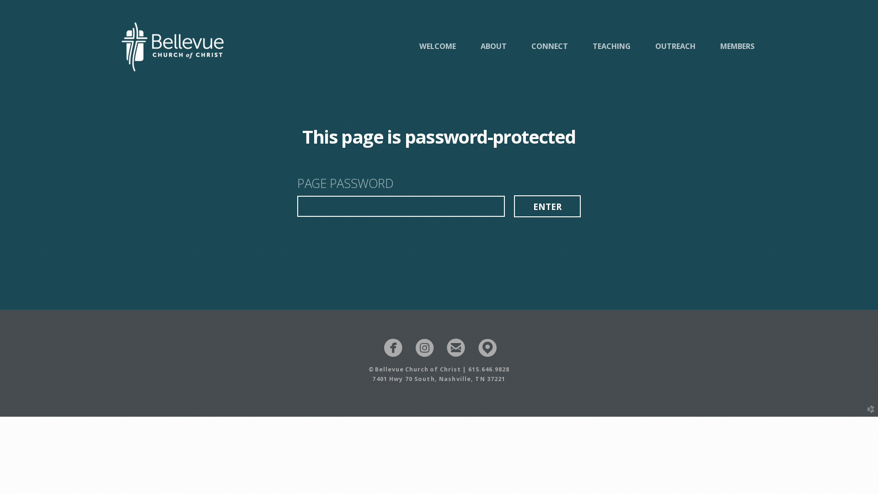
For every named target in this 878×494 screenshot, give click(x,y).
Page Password (345, 184)
